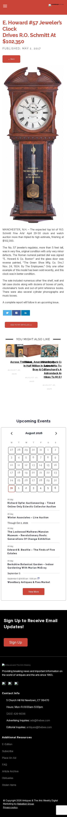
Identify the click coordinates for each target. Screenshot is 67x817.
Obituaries (7, 778)
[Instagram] (17, 684)
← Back (11, 59)
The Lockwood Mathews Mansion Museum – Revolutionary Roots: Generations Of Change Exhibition (28, 535)
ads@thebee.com (40, 720)
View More (33, 591)
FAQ (4, 764)
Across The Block (21, 361)
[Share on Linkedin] (25, 313)
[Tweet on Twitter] (7, 313)
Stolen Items (9, 784)
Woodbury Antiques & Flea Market (28, 582)
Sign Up (15, 642)
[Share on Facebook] (16, 313)
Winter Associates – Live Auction (28, 517)
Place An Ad (9, 757)
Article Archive (10, 771)
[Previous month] (12, 433)
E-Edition (7, 744)
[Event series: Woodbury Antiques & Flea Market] (38, 578)
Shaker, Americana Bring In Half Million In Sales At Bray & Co (38, 365)
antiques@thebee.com (39, 727)
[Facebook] (5, 684)
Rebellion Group (25, 803)
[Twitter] (11, 684)
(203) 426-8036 (15, 713)
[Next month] (56, 433)
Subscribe (7, 751)
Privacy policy (10, 807)
